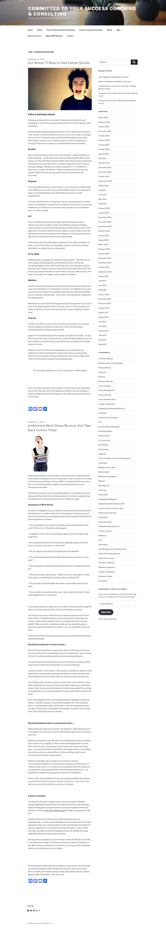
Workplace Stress (105, 576)
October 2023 (103, 176)
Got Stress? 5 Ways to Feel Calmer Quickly (59, 63)
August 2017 (103, 312)
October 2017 (103, 308)
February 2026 (104, 122)
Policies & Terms (34, 36)
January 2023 (103, 213)
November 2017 (104, 303)
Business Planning (105, 381)
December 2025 (104, 131)
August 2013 (103, 331)
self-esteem (103, 545)
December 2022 (104, 217)
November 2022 (104, 222)
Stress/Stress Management (109, 553)
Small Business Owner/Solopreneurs (112, 549)
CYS (100, 422)
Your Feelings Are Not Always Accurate (113, 77)
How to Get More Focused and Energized (114, 458)
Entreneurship (103, 436)
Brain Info (102, 372)
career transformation (107, 399)
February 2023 (104, 208)
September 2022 (105, 226)
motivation (102, 490)
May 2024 (102, 158)
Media (109, 30)
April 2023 (102, 204)
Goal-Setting (103, 449)
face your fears (104, 440)
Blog (118, 30)
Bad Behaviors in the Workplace (110, 363)
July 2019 (102, 281)
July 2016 (102, 322)
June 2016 (102, 326)
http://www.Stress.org (55, 810)
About (39, 30)
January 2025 (103, 145)
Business (101, 377)
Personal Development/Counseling (61, 30)
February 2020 (104, 249)
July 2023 (102, 190)
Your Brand (102, 581)
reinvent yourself (104, 531)
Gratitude (102, 454)
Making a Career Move (107, 467)
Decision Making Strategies (109, 427)
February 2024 (104, 163)
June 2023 (102, 195)
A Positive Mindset (105, 359)
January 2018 (103, 294)
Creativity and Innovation (108, 418)
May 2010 (102, 340)
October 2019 (103, 267)
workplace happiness (106, 572)
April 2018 (102, 290)
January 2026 (103, 127)
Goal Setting (103, 445)
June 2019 (102, 285)
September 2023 (105, 181)
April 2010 (102, 344)
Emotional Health (105, 431)
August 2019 (103, 276)
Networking (103, 495)
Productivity (103, 517)
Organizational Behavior (107, 499)
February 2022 (104, 231)
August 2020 (103, 240)
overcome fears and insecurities (110, 508)
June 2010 (102, 335)
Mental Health (103, 472)
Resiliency (102, 535)
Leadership (102, 463)
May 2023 (102, 199)
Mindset (101, 481)
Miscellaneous (104, 486)
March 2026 (103, 117)
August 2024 (103, 154)
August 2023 (103, 185)
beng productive (104, 368)
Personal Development (107, 513)
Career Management (106, 390)
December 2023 (104, 167)
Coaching (102, 413)
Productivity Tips (105, 522)
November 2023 (104, 172)
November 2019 (104, 263)
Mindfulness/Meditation (107, 476)
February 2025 (104, 140)
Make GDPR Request (54, 36)
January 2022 (103, 235)
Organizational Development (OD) (111, 504)
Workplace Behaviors (106, 567)
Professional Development (108, 526)
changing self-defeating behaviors (111, 408)
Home (30, 30)
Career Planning (104, 395)
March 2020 (103, 244)
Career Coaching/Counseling (90, 30)
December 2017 (104, 299)
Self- (100, 540)
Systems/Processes (106, 558)
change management (106, 404)
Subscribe (106, 612)
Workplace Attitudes (106, 563)
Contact (70, 36)
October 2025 (103, 136)
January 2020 (103, 254)
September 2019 (105, 272)
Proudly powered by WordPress (39, 923)
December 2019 (104, 258)
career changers (104, 386)
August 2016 (103, 317)
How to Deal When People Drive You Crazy (114, 81)
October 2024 (103, 149)
